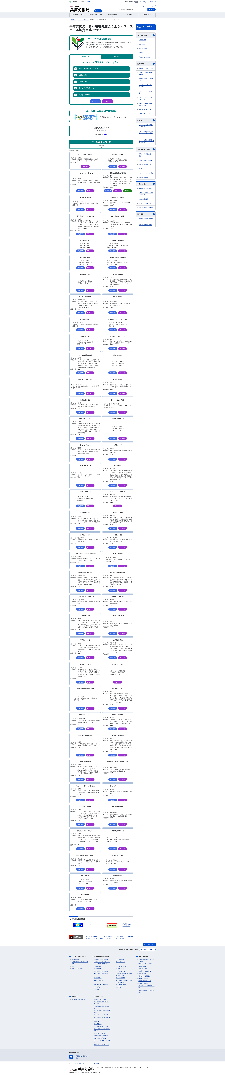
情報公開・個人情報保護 (101, 984)
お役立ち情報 (142, 35)
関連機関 (140, 64)
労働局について (99, 996)
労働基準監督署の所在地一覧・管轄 (146, 73)
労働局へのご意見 (147, 949)
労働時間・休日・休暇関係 (146, 963)
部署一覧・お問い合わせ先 (101, 1045)
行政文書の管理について (101, 1038)
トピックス (75, 966)
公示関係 (118, 987)
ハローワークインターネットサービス (146, 98)
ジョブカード (142, 168)
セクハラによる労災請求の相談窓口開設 (146, 126)
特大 (144, 1)
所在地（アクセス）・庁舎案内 (102, 1041)
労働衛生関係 (142, 966)
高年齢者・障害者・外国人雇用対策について (124, 974)
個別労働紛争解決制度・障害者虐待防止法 (124, 981)
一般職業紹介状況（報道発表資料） (80, 962)
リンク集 (73, 1064)
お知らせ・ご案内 (143, 149)
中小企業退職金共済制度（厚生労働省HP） (145, 104)
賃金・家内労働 (120, 962)
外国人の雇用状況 (143, 983)
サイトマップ (152, 6)
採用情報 (140, 214)
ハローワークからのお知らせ (146, 92)
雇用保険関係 (98, 968)
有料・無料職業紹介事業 (101, 973)
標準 (136, 1)
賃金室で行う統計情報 (145, 971)
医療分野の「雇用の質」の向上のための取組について (102, 962)
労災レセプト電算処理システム (146, 155)
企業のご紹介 (142, 184)
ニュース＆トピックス (79, 956)
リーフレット (95, 101)
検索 (152, 9)
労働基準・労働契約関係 (101, 959)
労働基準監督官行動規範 (101, 1035)
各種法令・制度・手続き (102, 956)
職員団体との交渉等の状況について (102, 1029)
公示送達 (96, 989)
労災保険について (121, 966)
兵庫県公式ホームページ (145, 114)
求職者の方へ (85, 56)
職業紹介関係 (120, 968)
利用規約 (96, 1064)
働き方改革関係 (120, 978)
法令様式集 (142, 44)
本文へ (143, 6)
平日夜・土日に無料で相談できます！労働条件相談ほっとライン (146, 133)
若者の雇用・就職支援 (145, 164)
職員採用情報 (98, 1024)
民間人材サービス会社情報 (146, 207)
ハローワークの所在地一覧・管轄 (145, 85)
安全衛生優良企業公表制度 (146, 188)
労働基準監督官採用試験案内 (146, 219)
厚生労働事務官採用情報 (145, 225)
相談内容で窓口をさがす (78, 999)
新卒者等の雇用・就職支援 (146, 160)
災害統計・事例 (143, 968)
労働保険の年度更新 (144, 57)
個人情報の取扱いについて (101, 1026)
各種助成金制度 (98, 980)
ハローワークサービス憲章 (146, 173)
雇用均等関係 (98, 978)
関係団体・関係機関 (99, 1033)
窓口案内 (75, 996)
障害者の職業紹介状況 (145, 981)
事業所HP (112, 166)
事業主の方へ (117, 56)
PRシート (85, 166)
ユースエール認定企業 (146, 27)
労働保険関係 (98, 966)
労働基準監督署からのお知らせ (146, 79)
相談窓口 (140, 120)
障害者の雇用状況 (143, 978)
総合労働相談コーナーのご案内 (102, 1018)
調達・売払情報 (143, 48)
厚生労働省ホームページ (145, 109)
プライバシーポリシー (85, 1064)
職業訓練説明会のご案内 (101, 971)
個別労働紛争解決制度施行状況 (147, 986)
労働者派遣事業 (120, 971)
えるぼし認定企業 (143, 199)
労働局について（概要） (101, 999)
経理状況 (96, 1021)
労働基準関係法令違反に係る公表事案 (147, 960)
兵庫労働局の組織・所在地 (146, 68)
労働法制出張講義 (143, 177)
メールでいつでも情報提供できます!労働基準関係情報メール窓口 (146, 140)
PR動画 (127, 191)
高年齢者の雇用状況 (144, 976)
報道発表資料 (142, 40)
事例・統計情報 (143, 956)
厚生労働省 (153, 1)
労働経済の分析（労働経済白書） (147, 991)
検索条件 (101, 145)
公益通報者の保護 (121, 984)
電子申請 (141, 52)
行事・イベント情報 (77, 968)
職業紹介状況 (142, 973)
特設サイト (107, 101)
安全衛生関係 (120, 959)
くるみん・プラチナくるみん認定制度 (146, 193)
